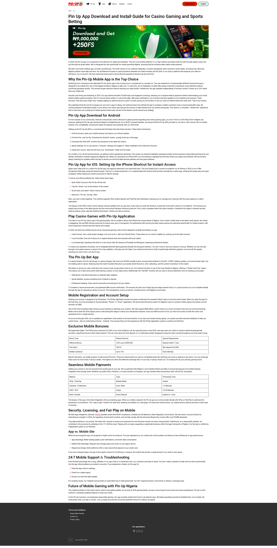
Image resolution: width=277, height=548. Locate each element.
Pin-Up (97, 415)
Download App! (81, 53)
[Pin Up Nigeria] (75, 4)
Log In (203, 4)
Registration (189, 4)
